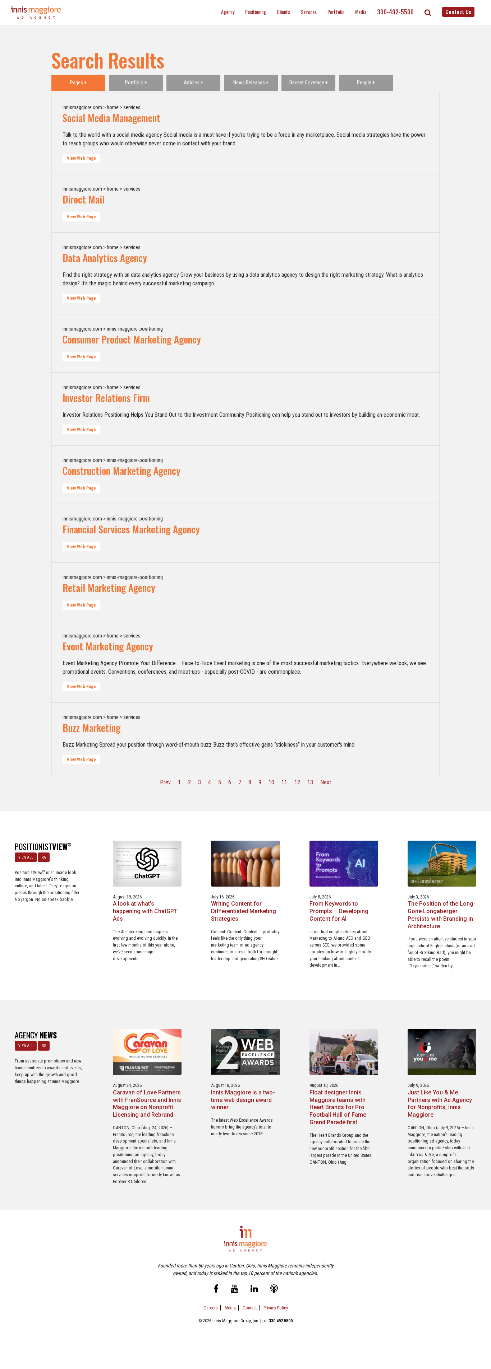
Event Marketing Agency (108, 646)
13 (310, 782)
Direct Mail (84, 199)
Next (325, 782)
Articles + (193, 82)
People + (366, 82)
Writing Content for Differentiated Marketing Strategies (243, 911)
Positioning (255, 11)
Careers (210, 1307)
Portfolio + (136, 82)
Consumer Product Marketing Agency (132, 339)
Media (360, 11)
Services (309, 11)
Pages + (78, 82)
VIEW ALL (25, 857)
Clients (283, 11)
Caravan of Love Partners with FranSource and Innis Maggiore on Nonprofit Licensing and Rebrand (147, 1103)
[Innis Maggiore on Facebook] (216, 1289)
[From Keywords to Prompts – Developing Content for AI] (343, 863)
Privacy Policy (275, 1307)
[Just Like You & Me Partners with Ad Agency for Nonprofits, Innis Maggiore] (442, 1052)
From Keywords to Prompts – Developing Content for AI (338, 911)
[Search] (428, 12)
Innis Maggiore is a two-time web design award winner (243, 1100)
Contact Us (458, 11)
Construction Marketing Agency (121, 470)
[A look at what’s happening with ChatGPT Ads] (147, 863)
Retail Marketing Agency (109, 587)
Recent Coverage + (308, 82)
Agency (227, 11)
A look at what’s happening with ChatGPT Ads (145, 911)
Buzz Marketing (91, 727)
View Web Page (81, 158)
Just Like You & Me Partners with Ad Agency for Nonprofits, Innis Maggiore (440, 1103)
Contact (250, 1307)
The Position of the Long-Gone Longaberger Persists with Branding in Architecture (442, 914)
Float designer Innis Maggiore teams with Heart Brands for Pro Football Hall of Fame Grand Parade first (337, 1107)
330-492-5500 (395, 12)
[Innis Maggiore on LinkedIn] (254, 1289)
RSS (43, 857)
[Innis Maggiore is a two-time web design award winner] (245, 1052)
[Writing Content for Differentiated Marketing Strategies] (245, 863)
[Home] (36, 12)
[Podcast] (274, 1289)
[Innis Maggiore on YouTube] (234, 1289)
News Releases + (251, 82)
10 (271, 782)
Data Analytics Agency (105, 258)
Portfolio (335, 11)
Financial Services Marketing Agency (131, 529)
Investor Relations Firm (106, 398)
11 (284, 782)
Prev (165, 782)
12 (297, 782)
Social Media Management (111, 118)
